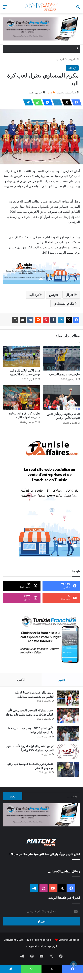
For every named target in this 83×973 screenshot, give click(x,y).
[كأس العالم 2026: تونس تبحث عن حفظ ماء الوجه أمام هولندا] (68, 733)
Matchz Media (67, 939)
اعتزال (70, 295)
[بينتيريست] (46, 320)
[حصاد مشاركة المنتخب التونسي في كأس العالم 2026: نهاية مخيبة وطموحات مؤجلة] (68, 715)
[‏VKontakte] (30, 320)
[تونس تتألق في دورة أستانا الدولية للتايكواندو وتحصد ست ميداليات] (68, 698)
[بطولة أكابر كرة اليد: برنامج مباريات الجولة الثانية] (21, 397)
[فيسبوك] (75, 102)
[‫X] (66, 102)
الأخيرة (21, 679)
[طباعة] (15, 320)
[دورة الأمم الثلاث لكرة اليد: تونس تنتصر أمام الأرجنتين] (21, 356)
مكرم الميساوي (64, 303)
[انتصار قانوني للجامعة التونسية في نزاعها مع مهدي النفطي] (68, 769)
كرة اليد (59, 59)
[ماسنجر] (46, 102)
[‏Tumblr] (53, 320)
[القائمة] (5, 8)
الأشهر (62, 679)
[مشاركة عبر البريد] (23, 320)
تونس (52, 295)
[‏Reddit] (38, 320)
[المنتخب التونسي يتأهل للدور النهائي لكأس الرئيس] (61, 397)
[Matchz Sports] (41, 7)
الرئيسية (71, 59)
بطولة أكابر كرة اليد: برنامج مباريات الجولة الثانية (24, 415)
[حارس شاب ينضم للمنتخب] (61, 358)
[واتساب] (37, 102)
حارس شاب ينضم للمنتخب (64, 374)
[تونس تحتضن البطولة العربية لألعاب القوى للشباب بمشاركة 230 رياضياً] (68, 751)
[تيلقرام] (27, 102)
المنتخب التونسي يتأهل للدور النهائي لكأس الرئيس (63, 416)
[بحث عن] (78, 8)
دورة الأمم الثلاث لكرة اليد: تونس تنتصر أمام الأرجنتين (25, 372)
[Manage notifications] (73, 964)
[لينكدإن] (56, 102)
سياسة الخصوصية (36, 946)
